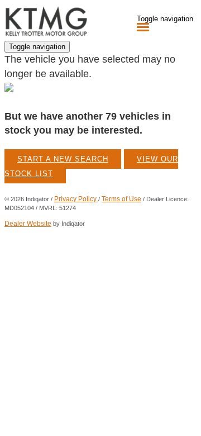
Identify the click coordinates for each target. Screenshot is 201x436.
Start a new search (62, 159)
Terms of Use (121, 199)
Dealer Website (27, 224)
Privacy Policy (75, 199)
